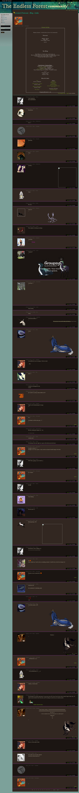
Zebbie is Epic (53, 82)
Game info (53, 0)
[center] (75, 424)
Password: (3, 28)
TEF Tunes (53, 86)
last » (58, 789)
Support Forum (75, 0)
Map (3, 20)
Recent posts (4, 19)
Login (67, 93)
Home (67, 10)
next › (54, 789)
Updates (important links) (38, 704)
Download (59, 0)
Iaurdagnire (53, 81)
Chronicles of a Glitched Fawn (53, 85)
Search (3, 22)
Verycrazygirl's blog (74, 10)
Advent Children (40, 68)
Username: (3, 24)
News (64, 0)
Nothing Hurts (53, 84)
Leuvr (74, 653)
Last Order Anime (42, 67)
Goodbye (53, 83)
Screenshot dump (53, 89)
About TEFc (4, 17)
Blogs (69, 10)
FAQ (69, 0)
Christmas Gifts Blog (45, 27)
